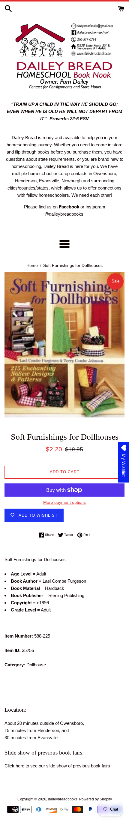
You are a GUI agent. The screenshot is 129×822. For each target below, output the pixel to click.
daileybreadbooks (62, 799)
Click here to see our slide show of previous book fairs (57, 765)
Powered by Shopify (95, 799)
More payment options (64, 502)
